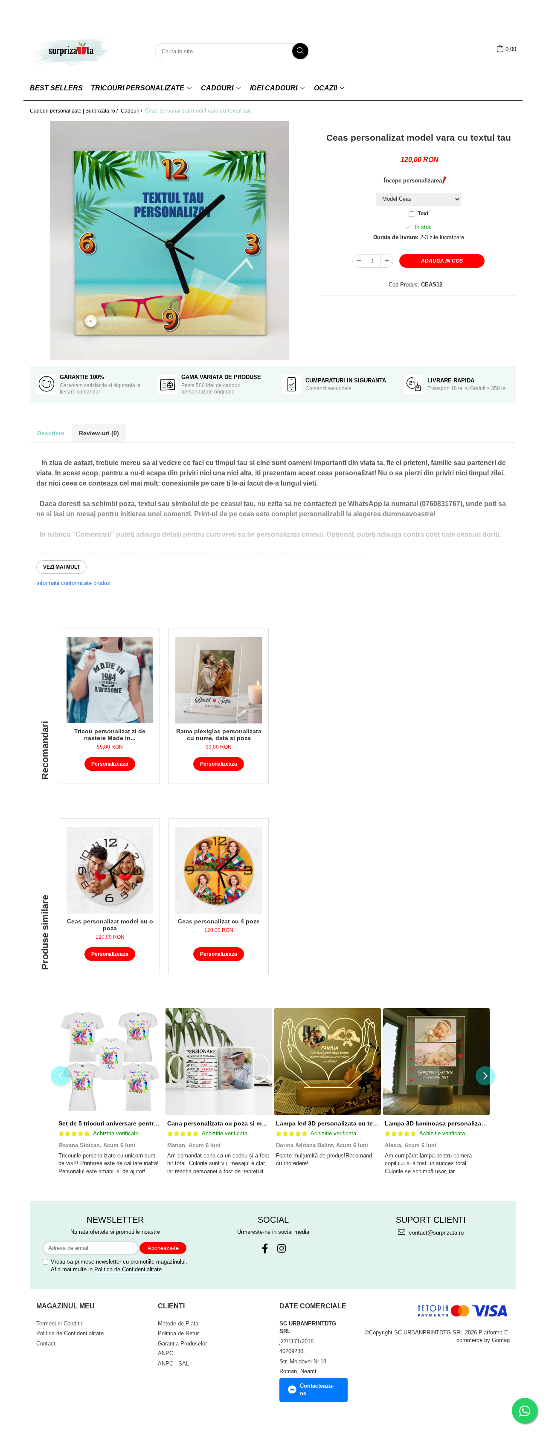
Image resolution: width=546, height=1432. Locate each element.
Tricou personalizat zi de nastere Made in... (109, 734)
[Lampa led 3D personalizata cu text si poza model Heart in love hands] (327, 1061)
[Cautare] (300, 51)
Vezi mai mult (61, 567)
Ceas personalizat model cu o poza (110, 925)
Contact (45, 1343)
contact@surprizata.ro (435, 1232)
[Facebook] (264, 1248)
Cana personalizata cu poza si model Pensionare (238, 1123)
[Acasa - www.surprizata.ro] (72, 51)
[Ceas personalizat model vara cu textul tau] (169, 240)
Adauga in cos (442, 261)
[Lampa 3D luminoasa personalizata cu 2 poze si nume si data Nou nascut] (436, 1061)
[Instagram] (281, 1248)
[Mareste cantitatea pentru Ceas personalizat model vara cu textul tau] (386, 261)
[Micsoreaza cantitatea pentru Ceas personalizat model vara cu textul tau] (358, 261)
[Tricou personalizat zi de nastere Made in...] (110, 680)
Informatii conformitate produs (73, 583)
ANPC (165, 1353)
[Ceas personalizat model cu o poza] (110, 870)
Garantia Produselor (182, 1343)
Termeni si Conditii (59, 1323)
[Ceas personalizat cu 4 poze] (218, 870)
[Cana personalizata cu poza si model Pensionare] (218, 1061)
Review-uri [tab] (99, 433)
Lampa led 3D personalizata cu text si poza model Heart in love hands (377, 1123)
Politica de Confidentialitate (128, 1269)
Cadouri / (132, 111)
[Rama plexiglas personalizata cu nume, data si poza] (218, 680)
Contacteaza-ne (317, 1390)
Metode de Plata (178, 1323)
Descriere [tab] (50, 433)
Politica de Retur (178, 1333)
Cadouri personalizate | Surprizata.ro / (74, 111)
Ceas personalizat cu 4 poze (219, 921)
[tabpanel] (169, 240)
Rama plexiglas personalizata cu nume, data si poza (218, 734)
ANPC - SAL (173, 1363)
